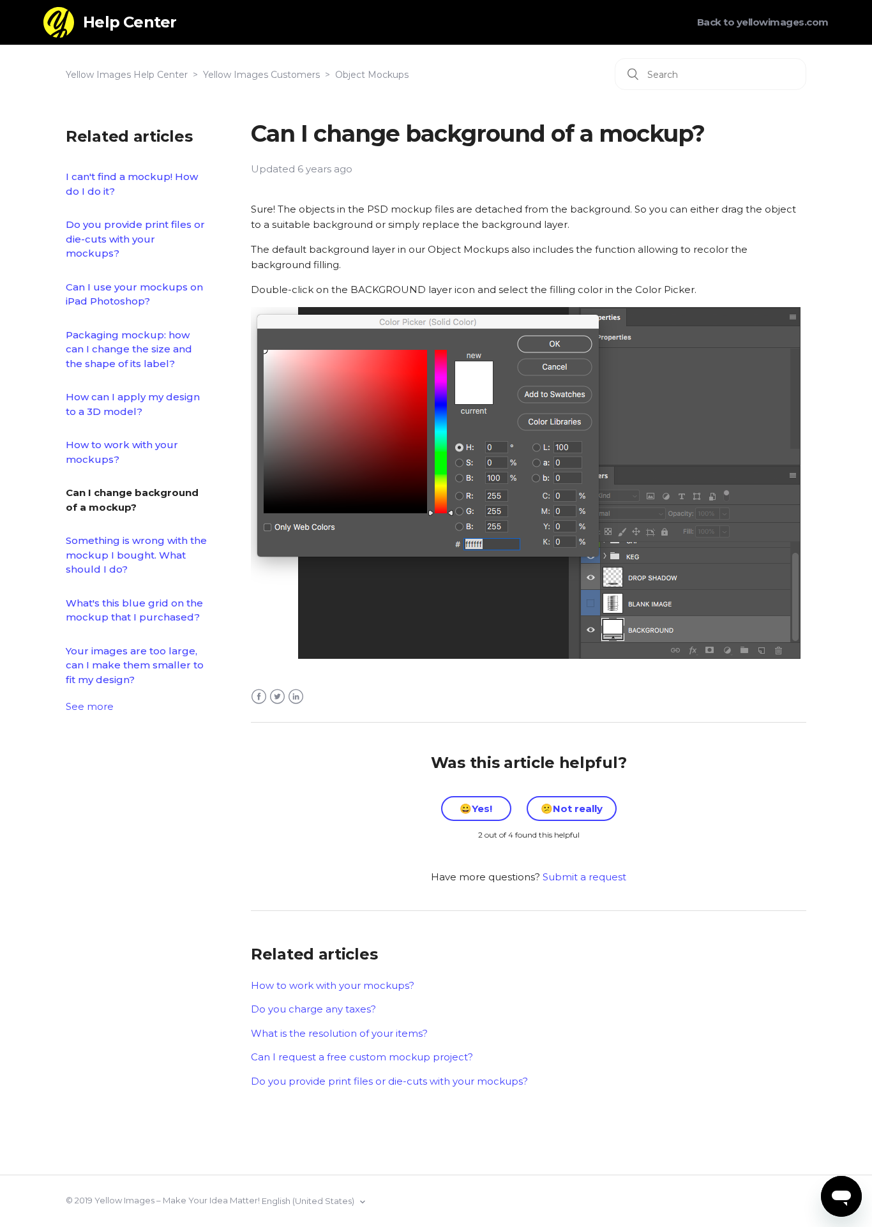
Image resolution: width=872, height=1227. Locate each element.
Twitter (277, 697)
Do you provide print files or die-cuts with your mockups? (135, 238)
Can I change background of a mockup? (132, 499)
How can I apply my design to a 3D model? (133, 404)
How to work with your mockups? (122, 452)
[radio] (476, 808)
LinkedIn (296, 697)
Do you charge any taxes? (313, 1009)
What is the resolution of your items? (339, 1033)
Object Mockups (372, 74)
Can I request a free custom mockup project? (362, 1057)
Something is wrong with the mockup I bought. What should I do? (136, 554)
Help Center (129, 22)
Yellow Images (124, 1200)
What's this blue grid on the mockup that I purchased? (134, 610)
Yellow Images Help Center (127, 74)
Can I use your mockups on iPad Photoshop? (134, 294)
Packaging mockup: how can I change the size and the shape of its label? (129, 349)
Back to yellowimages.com (763, 22)
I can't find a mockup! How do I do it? (132, 183)
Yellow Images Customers (261, 74)
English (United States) (309, 1201)
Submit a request (584, 877)
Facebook (259, 697)
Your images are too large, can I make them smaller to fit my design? (135, 665)
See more (90, 706)
